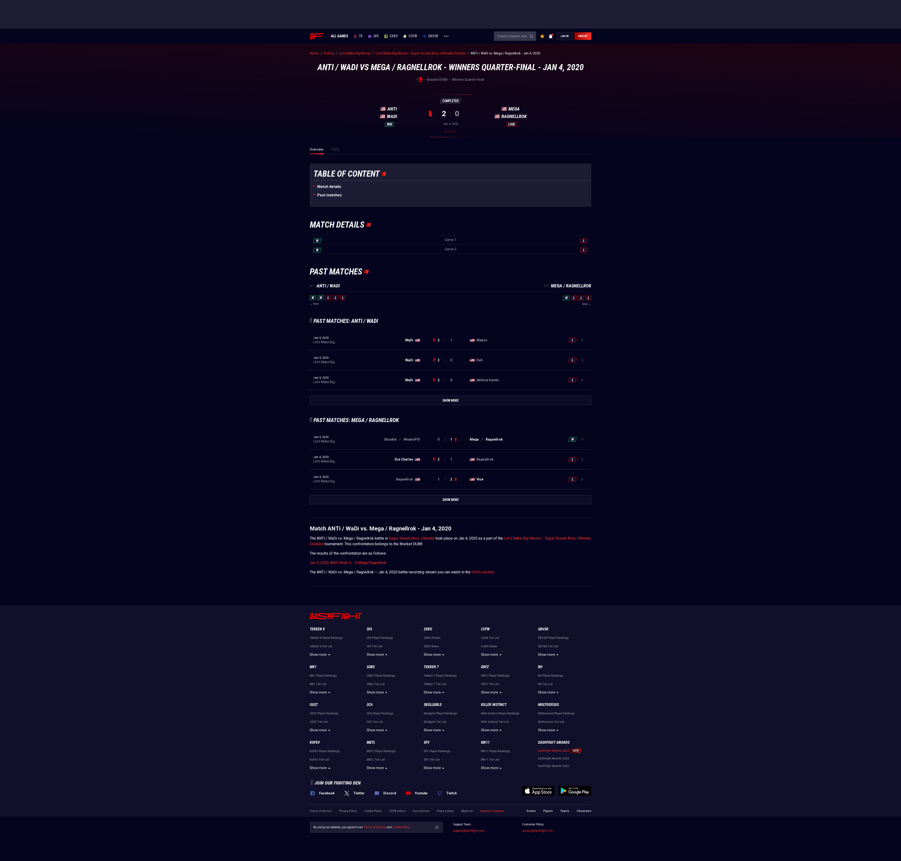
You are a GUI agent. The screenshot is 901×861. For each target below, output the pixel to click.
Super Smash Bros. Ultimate (412, 538)
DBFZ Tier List (490, 684)
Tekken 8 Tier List (321, 646)
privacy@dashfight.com (537, 830)
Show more (318, 654)
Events (531, 811)
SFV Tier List (432, 759)
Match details (329, 186)
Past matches (329, 195)
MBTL (371, 742)
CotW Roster (489, 646)
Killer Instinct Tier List (495, 722)
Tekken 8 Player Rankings (326, 638)
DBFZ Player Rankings (495, 675)
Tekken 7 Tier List (435, 684)
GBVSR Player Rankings (553, 638)
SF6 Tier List (374, 646)
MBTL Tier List (376, 759)
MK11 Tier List (490, 759)
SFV (426, 742)
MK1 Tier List (318, 684)
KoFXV (315, 742)
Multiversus (548, 704)
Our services (421, 811)
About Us (467, 811)
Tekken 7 (431, 667)
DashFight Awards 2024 (553, 750)
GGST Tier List (319, 722)
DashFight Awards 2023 (553, 758)
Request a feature (492, 811)
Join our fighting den (337, 783)
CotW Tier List (490, 638)
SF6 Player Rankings (380, 638)
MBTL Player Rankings (381, 751)
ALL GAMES (339, 36)
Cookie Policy (373, 811)
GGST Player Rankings (324, 713)
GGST (314, 704)
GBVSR (433, 36)
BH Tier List (545, 684)
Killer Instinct (494, 704)
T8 (361, 36)
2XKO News (431, 646)
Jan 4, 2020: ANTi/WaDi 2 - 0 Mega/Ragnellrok (348, 562)
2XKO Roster (432, 638)
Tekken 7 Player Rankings (440, 675)
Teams (564, 811)
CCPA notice (397, 811)
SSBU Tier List (376, 684)
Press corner (445, 811)
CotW (413, 36)
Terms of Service (321, 811)
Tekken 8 (317, 629)
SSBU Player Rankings (381, 675)
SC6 (370, 704)
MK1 (313, 667)
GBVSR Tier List (548, 646)
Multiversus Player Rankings (556, 713)
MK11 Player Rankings (495, 751)
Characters (584, 811)
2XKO (393, 36)
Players (548, 811)
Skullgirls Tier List (435, 722)
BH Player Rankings (550, 675)
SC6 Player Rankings (380, 713)
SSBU (371, 667)
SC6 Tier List (375, 722)
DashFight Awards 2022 (553, 766)
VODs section (482, 572)
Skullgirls (433, 704)
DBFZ (485, 667)
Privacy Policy (348, 811)
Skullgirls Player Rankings (440, 713)
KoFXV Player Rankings (325, 751)
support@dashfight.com (469, 830)
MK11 (485, 742)
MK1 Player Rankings (323, 675)
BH (540, 667)
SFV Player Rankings (437, 751)
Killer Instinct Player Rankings (500, 713)
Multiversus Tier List (551, 722)
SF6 (376, 36)
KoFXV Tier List (319, 759)
